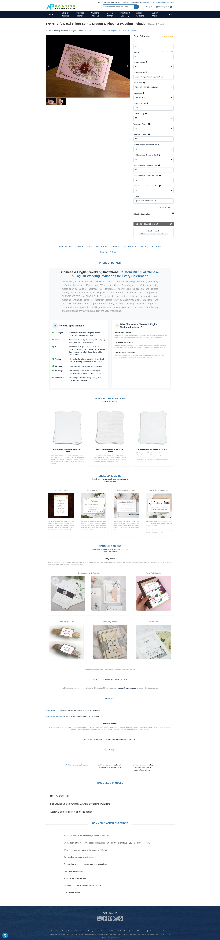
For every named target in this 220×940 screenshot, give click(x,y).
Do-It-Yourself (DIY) (60, 796)
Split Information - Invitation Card (145, 165)
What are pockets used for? (75, 878)
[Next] (127, 66)
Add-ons (115, 246)
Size (135, 42)
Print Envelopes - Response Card (145, 155)
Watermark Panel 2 (140, 134)
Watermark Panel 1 (140, 124)
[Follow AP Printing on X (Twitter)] (99, 918)
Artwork (136, 196)
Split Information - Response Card (145, 186)
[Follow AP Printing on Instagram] (115, 918)
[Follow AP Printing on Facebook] (104, 918)
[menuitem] (50, 14)
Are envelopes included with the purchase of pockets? (86, 864)
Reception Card (139, 62)
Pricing (144, 246)
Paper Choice (85, 246)
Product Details (67, 246)
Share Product (168, 36)
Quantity (136, 52)
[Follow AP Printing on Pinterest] (110, 918)
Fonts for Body (138, 114)
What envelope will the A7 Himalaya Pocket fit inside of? (86, 836)
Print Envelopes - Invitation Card (145, 145)
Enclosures (101, 246)
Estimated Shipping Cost (141, 214)
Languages (137, 93)
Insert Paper (137, 83)
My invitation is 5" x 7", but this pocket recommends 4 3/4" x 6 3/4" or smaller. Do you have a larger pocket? (107, 843)
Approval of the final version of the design (71, 812)
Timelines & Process (110, 252)
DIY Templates (130, 246)
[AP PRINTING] (60, 6)
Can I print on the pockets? (74, 871)
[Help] (146, 62)
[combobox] (153, 66)
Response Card (139, 72)
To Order (156, 246)
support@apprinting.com (165, 2)
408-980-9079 (148, 2)
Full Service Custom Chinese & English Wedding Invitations (80, 804)
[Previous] (48, 66)
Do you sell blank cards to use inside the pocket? (83, 885)
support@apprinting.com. (127, 739)
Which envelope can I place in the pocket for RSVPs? (85, 850)
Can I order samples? (72, 893)
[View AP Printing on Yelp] (120, 918)
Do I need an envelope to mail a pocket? (80, 857)
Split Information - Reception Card (145, 175)
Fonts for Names (139, 103)
